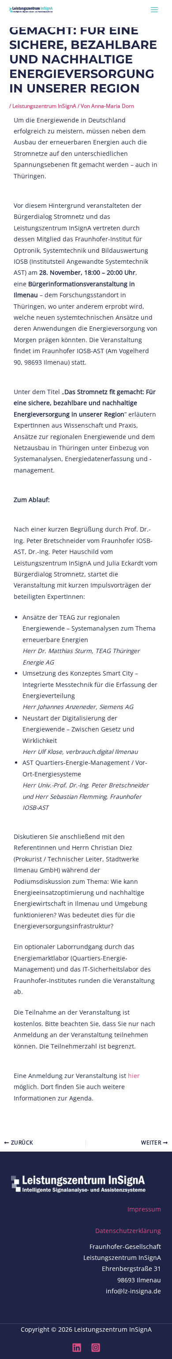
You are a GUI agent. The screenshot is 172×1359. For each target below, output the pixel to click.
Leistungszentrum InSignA (44, 105)
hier (134, 1075)
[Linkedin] (77, 1347)
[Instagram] (96, 1347)
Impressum (144, 1209)
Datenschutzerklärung (128, 1230)
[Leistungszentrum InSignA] (31, 9)
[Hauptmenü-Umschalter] (155, 9)
